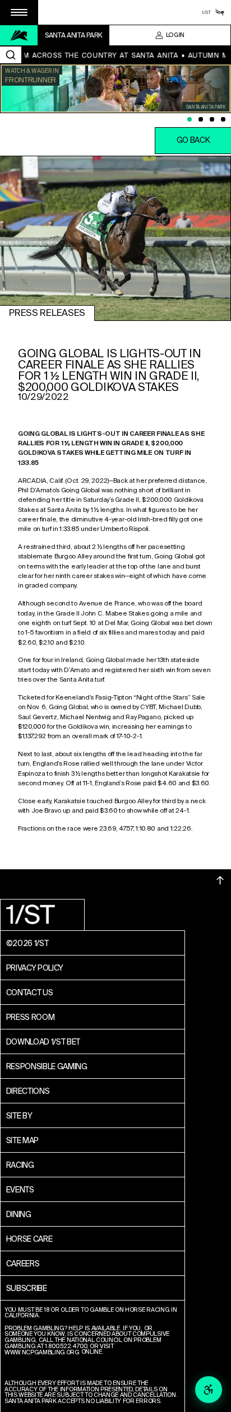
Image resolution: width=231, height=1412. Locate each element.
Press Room (30, 1017)
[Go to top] (220, 880)
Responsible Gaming (46, 1066)
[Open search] (10, 55)
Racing (20, 1165)
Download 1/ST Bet (43, 1041)
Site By (19, 1115)
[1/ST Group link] (206, 12)
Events (20, 1189)
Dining (18, 1214)
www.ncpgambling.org (42, 1353)
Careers (23, 1263)
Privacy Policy (35, 967)
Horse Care (29, 1238)
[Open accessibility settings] (208, 1389)
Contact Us (29, 992)
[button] (19, 12)
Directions (28, 1091)
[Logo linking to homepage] (19, 35)
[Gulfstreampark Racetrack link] (220, 12)
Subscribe (26, 1288)
